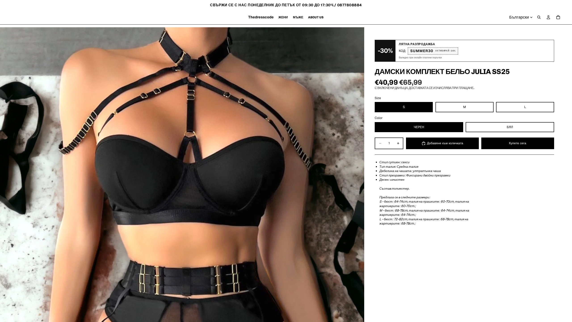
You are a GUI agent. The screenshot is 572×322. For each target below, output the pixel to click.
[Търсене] (539, 17)
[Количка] (558, 17)
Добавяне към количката (445, 143)
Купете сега (517, 143)
